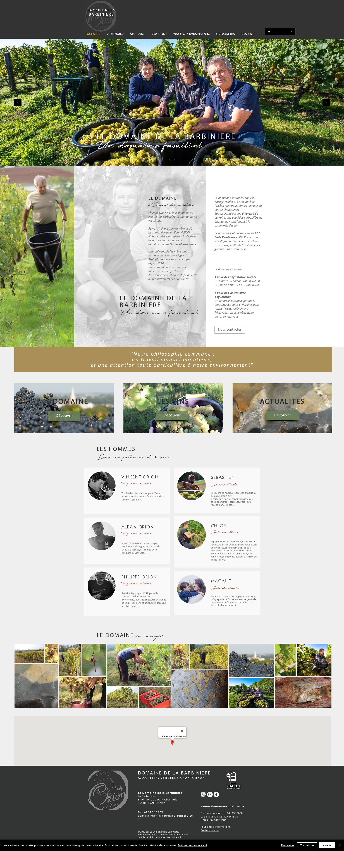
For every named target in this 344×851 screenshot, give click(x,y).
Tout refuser (307, 845)
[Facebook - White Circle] (216, 794)
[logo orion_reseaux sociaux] (203, 794)
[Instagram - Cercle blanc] (210, 794)
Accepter (327, 845)
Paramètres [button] (287, 845)
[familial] (172, 159)
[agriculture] (174, 159)
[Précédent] (18, 103)
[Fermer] (340, 845)
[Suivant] (326, 103)
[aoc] (169, 159)
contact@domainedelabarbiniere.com (165, 817)
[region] (64, 408)
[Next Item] (325, 675)
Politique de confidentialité (192, 845)
